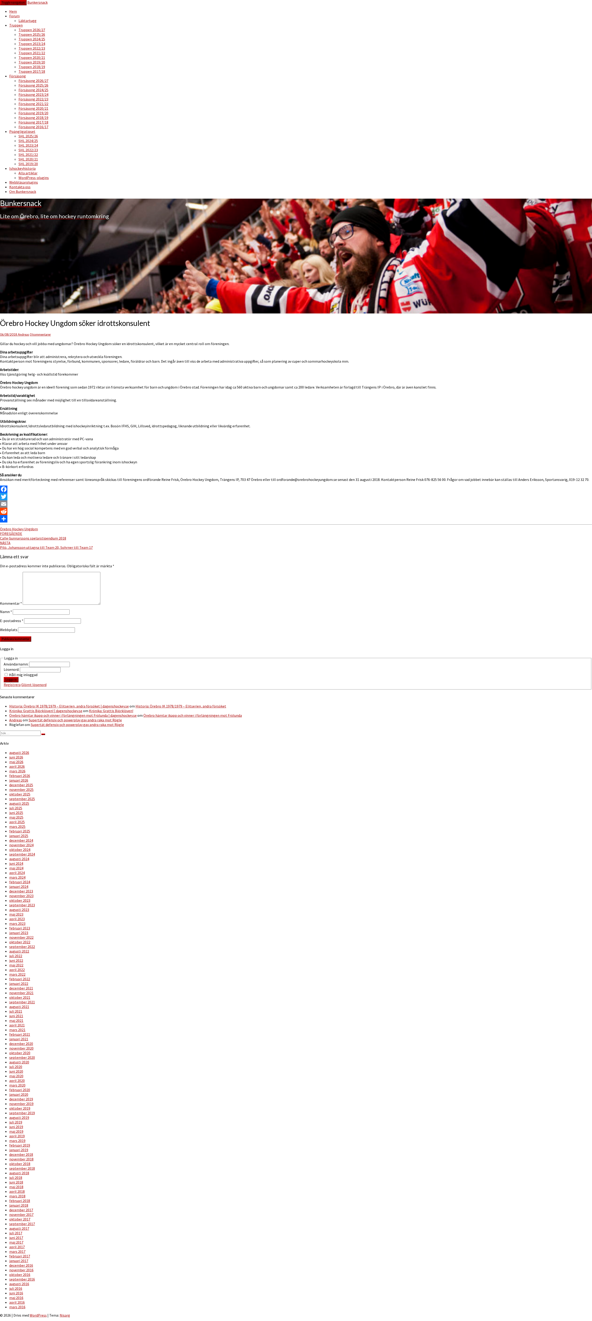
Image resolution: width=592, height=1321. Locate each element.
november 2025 (21, 789)
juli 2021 (15, 1011)
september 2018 (22, 1168)
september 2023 (22, 905)
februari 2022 (19, 979)
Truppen (16, 25)
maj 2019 (16, 1131)
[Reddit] (296, 511)
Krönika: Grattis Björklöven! (111, 710)
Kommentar (11, 603)
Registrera (12, 684)
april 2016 (17, 1302)
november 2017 (21, 1214)
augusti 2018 (19, 1173)
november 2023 (21, 895)
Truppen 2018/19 (31, 66)
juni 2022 (16, 960)
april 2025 (17, 822)
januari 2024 (18, 886)
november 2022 (21, 937)
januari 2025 (18, 835)
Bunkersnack (37, 2)
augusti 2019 (19, 1117)
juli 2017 (15, 1233)
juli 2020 (15, 1066)
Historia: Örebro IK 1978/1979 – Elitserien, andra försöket (181, 706)
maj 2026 (16, 761)
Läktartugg (27, 20)
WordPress (38, 1315)
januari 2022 (18, 983)
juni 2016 (16, 1293)
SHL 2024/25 (28, 140)
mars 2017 (17, 1251)
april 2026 (17, 766)
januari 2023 (18, 932)
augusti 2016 (19, 1284)
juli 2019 (15, 1122)
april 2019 (17, 1136)
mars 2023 (17, 923)
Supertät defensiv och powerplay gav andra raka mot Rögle (75, 720)
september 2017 (22, 1223)
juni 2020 (16, 1071)
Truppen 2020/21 (31, 57)
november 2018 (21, 1159)
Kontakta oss (20, 187)
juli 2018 (15, 1177)
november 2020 (21, 1048)
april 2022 (17, 969)
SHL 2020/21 (28, 159)
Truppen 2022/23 (31, 48)
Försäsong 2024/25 (33, 90)
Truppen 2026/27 (31, 29)
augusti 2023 (19, 909)
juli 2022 (15, 956)
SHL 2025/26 (28, 136)
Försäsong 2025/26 (33, 85)
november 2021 (21, 992)
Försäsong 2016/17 (33, 127)
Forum (14, 16)
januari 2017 (18, 1260)
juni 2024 (16, 863)
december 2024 (21, 840)
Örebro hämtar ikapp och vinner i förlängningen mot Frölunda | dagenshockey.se (73, 715)
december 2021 (21, 988)
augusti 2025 (19, 803)
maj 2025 (16, 817)
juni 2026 (16, 757)
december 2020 (21, 1043)
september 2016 (22, 1279)
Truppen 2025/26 (31, 34)
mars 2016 (17, 1307)
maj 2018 (16, 1186)
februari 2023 (19, 928)
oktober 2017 (19, 1219)
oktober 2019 (19, 1108)
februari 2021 (19, 1034)
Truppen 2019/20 (31, 62)
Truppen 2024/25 (31, 39)
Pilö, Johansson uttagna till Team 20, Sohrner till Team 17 (46, 545)
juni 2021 (16, 1016)
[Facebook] (296, 489)
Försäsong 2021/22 (33, 103)
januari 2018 (18, 1205)
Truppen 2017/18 (31, 71)
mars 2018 (17, 1196)
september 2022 (22, 946)
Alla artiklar (27, 173)
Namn (6, 611)
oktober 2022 (19, 942)
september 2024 (22, 854)
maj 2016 (16, 1297)
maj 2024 (16, 868)
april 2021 (17, 1025)
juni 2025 (16, 812)
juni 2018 (16, 1182)
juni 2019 (16, 1126)
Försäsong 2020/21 (33, 108)
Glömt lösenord (33, 684)
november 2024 (21, 845)
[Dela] (296, 518)
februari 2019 (19, 1145)
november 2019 (21, 1103)
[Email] (296, 504)
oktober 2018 (19, 1163)
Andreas (23, 334)
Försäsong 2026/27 (33, 80)
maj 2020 (16, 1076)
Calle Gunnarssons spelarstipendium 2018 (33, 536)
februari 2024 (19, 882)
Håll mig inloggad (23, 674)
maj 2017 (16, 1242)
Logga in (11, 680)
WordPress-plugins (33, 177)
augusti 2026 (19, 752)
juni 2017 (16, 1237)
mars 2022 (17, 974)
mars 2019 (17, 1140)
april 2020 (17, 1080)
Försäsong (17, 76)
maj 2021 (16, 1020)
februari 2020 (19, 1089)
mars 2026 (17, 771)
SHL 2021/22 (28, 154)
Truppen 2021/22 (31, 53)
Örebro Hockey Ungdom (19, 529)
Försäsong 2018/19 (33, 117)
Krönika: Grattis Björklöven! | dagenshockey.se (45, 710)
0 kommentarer (40, 334)
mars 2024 (17, 877)
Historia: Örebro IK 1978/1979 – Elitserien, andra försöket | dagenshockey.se (69, 706)
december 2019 (21, 1099)
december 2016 (21, 1265)
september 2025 (22, 798)
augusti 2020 (19, 1062)
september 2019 (22, 1113)
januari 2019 (18, 1150)
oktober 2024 (19, 849)
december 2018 (21, 1154)
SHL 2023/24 (28, 145)
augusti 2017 (19, 1228)
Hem (13, 11)
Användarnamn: (16, 664)
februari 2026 (19, 775)
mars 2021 (17, 1029)
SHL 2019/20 (28, 163)
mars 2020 (17, 1085)
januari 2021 (18, 1039)
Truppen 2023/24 (31, 43)
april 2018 (17, 1191)
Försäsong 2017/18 (33, 122)
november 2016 (21, 1270)
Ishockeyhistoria (22, 168)
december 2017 (21, 1210)
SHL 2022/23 (28, 150)
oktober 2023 (19, 900)
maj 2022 (16, 965)
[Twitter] (296, 496)
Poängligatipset (22, 131)
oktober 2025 (19, 794)
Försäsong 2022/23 (33, 99)
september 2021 (22, 1002)
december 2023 (21, 891)
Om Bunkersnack (22, 191)
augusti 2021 (19, 1006)
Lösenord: (12, 669)
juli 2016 (15, 1288)
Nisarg (65, 1315)
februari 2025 (19, 831)
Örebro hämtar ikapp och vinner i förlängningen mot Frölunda (192, 715)
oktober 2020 (19, 1053)
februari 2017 (19, 1256)
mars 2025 (17, 826)
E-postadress (11, 620)
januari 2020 (18, 1094)
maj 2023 (16, 914)
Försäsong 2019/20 (33, 113)
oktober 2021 (19, 997)
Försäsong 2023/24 (33, 94)
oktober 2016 (19, 1274)
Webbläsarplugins (23, 182)
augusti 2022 (19, 951)
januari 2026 (18, 780)
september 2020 (22, 1057)
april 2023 (17, 919)
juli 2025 (15, 808)
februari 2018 (19, 1200)
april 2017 (17, 1247)
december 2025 (21, 785)
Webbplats (8, 629)
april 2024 (17, 872)
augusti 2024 (19, 858)
